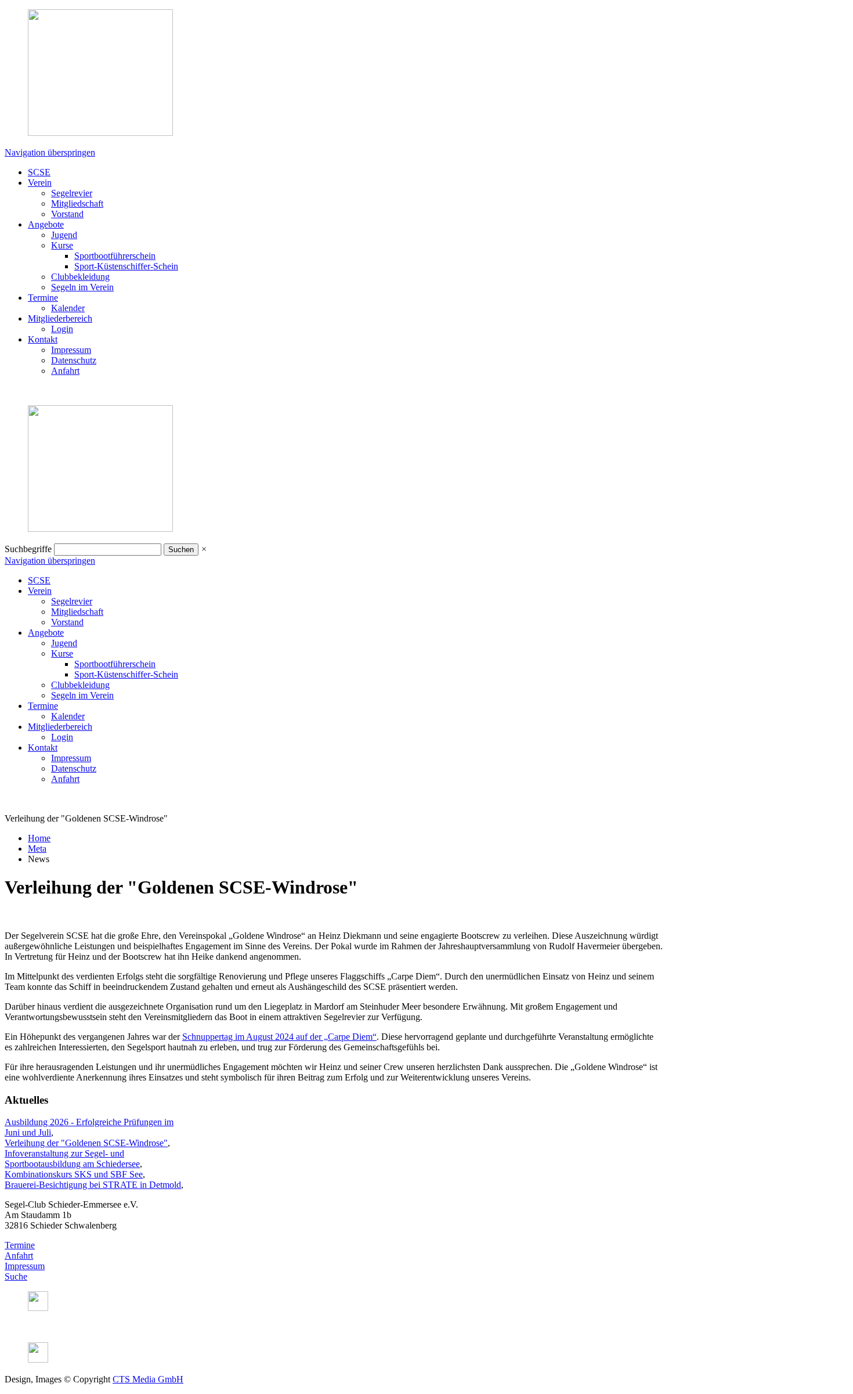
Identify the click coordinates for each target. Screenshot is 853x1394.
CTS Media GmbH (148, 1379)
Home (39, 838)
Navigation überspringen (50, 152)
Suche (16, 1276)
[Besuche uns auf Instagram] (38, 1308)
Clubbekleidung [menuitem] (80, 277)
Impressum (25, 1266)
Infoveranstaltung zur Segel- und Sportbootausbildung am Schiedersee (72, 1158)
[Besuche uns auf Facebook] (38, 1359)
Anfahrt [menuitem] (65, 371)
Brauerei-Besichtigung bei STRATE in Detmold (93, 1185)
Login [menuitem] (62, 329)
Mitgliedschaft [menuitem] (77, 203)
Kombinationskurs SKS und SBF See (74, 1174)
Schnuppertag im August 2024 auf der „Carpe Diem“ (279, 1037)
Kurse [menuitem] (62, 245)
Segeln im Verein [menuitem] (82, 287)
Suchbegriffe (28, 549)
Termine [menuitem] (43, 297)
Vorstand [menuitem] (67, 214)
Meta (37, 848)
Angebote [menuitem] (46, 224)
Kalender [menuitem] (68, 308)
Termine (20, 1245)
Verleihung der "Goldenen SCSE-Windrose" (86, 1143)
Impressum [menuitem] (71, 350)
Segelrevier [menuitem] (71, 193)
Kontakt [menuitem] (42, 339)
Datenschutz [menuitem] (73, 360)
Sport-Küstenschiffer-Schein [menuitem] (126, 266)
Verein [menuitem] (40, 183)
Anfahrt (19, 1255)
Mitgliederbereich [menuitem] (60, 318)
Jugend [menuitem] (64, 235)
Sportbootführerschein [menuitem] (115, 256)
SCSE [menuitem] (39, 172)
